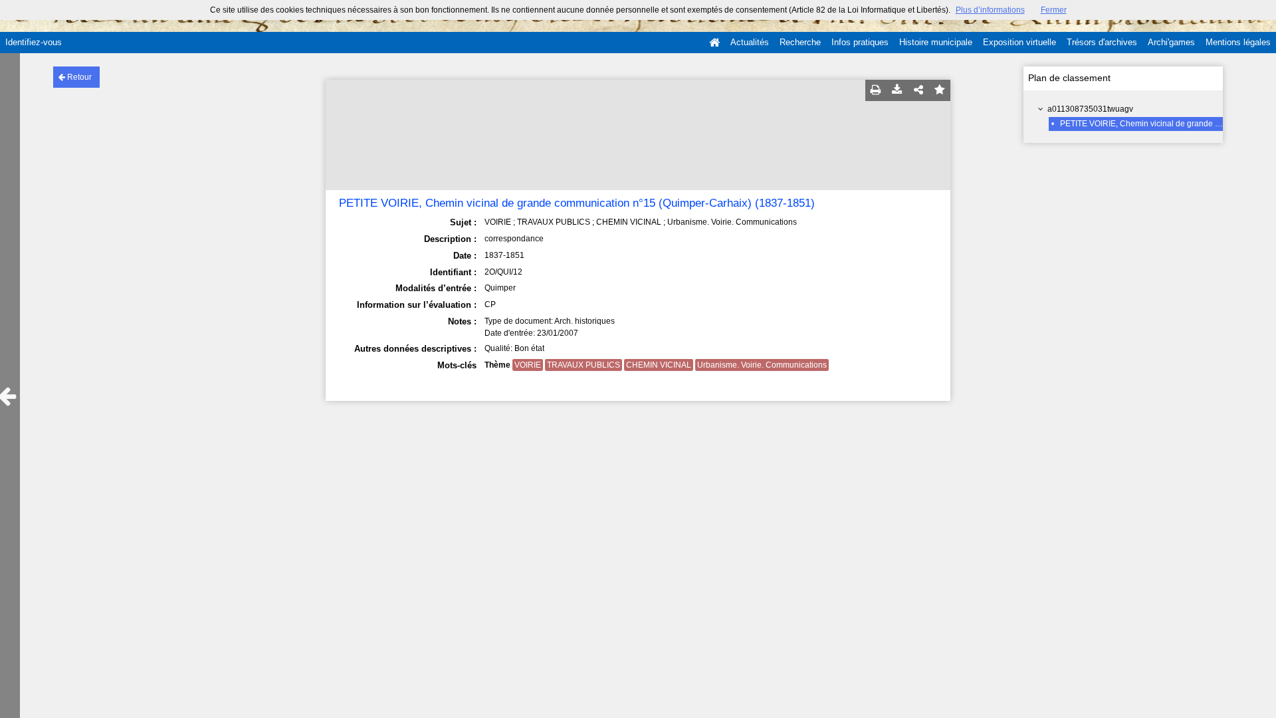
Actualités (749, 42)
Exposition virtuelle (1019, 42)
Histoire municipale (935, 42)
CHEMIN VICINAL (658, 365)
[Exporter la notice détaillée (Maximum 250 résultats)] (897, 90)
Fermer (1054, 10)
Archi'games (1171, 42)
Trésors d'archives (1102, 42)
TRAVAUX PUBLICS (583, 365)
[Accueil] (714, 42)
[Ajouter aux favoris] (939, 90)
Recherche (800, 42)
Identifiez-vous (33, 42)
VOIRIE (527, 365)
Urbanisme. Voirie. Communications (762, 365)
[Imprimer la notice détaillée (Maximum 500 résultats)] (876, 90)
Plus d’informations (990, 10)
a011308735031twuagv (1090, 109)
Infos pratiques (860, 42)
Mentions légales (1238, 42)
